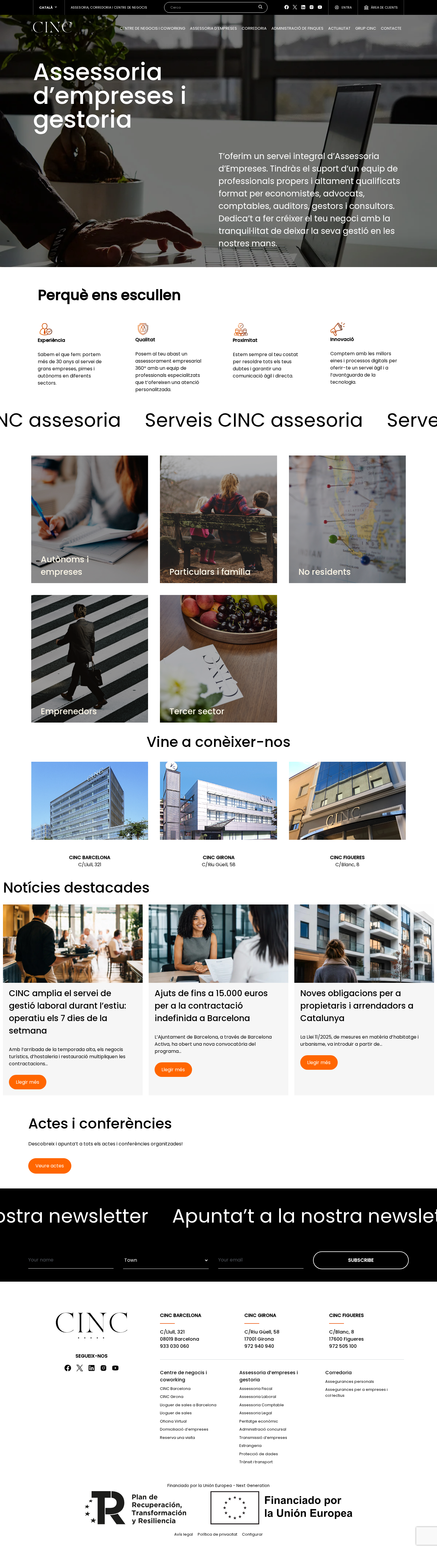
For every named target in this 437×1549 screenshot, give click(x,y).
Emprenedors (69, 711)
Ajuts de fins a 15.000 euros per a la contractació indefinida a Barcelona (211, 1006)
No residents (324, 572)
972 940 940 (259, 1346)
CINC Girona (171, 1396)
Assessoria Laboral (257, 1396)
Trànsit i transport (256, 1462)
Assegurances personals (349, 1381)
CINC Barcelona (175, 1388)
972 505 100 (343, 1346)
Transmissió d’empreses (263, 1437)
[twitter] (295, 7)
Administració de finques (297, 28)
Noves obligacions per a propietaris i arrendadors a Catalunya (357, 1006)
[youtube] (319, 7)
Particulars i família (210, 572)
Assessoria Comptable (261, 1405)
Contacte (391, 28)
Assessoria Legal (255, 1413)
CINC (52, 28)
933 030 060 (174, 1346)
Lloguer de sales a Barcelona (188, 1405)
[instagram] (311, 7)
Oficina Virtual (173, 1421)
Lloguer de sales (176, 1413)
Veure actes (49, 1165)
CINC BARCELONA (89, 857)
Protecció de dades (258, 1454)
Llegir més (27, 1082)
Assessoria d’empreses (213, 28)
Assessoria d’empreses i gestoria (268, 1376)
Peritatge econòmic (258, 1421)
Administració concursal (262, 1429)
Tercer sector (196, 711)
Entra (347, 7)
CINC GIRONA (219, 857)
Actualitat (339, 28)
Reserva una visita (177, 1437)
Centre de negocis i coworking (152, 28)
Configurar (252, 1534)
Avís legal (183, 1534)
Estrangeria (250, 1445)
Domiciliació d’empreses (184, 1429)
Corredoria (254, 28)
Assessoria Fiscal (255, 1388)
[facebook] (286, 7)
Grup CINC (365, 28)
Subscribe (361, 1260)
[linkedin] (303, 7)
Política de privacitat (217, 1534)
